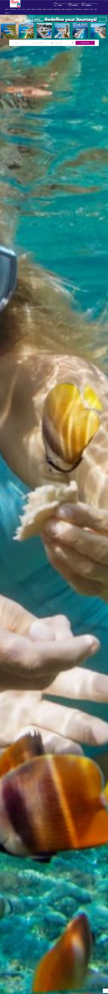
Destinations (57, 9)
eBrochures (69, 9)
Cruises (19, 9)
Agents (7, 13)
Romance (50, 9)
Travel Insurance (77, 9)
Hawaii (44, 9)
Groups (28, 9)
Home (6, 9)
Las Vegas (39, 9)
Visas (95, 9)
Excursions (86, 9)
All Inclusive (12, 9)
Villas (63, 9)
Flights (33, 9)
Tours (23, 9)
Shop (91, 9)
